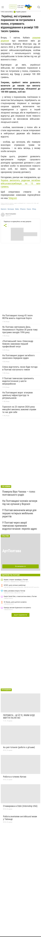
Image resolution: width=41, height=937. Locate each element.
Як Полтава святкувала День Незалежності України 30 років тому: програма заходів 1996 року (20, 330)
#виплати (3, 209)
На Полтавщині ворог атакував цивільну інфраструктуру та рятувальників (17, 395)
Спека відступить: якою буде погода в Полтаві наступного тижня (19, 368)
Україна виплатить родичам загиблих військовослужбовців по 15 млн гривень (20, 183)
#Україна (23, 209)
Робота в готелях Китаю (14, 776)
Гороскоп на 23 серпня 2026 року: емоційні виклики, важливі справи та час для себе (19, 409)
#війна (17, 209)
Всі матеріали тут (20, 566)
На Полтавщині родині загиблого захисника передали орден (18, 356)
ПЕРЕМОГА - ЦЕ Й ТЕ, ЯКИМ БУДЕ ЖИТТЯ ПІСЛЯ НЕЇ (19, 716)
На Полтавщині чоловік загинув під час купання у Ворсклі (19, 502)
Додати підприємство (20, 615)
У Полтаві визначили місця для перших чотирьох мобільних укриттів (19, 513)
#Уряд (34, 209)
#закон (29, 209)
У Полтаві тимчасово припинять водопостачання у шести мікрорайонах (18, 381)
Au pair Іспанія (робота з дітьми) (19, 747)
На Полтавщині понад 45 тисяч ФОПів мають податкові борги (17, 317)
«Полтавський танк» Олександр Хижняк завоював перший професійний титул (17, 344)
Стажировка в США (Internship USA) (20, 806)
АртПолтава (11, 551)
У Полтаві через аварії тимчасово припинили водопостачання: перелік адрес (19, 525)
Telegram (12, 198)
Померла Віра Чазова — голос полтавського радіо (18, 493)
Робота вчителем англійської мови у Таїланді (20, 818)
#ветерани (11, 209)
